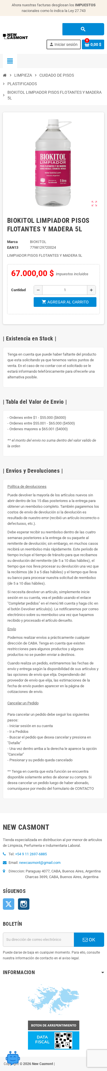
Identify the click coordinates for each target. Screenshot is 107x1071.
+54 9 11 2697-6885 (31, 854)
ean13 (12, 247)
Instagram (23, 904)
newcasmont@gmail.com (39, 862)
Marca (12, 242)
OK (91, 940)
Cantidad (18, 290)
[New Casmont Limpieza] (23, 36)
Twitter (8, 904)
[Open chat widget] (13, 1058)
